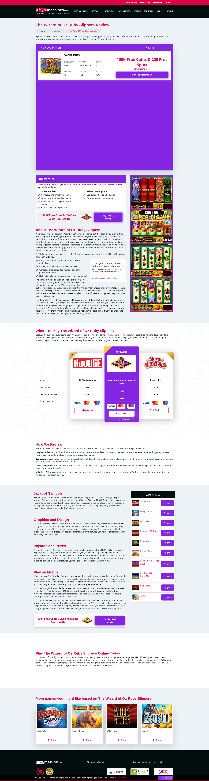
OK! (165, 777)
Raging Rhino (146, 551)
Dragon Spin (146, 511)
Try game (168, 503)
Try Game (52, 740)
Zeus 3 (143, 595)
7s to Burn (145, 501)
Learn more (120, 777)
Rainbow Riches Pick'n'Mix (147, 574)
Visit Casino (121, 414)
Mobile (137, 11)
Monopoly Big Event (149, 531)
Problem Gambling (141, 762)
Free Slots (145, 2)
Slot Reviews (108, 11)
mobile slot (58, 600)
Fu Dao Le (144, 521)
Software (95, 11)
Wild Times (145, 585)
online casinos (119, 335)
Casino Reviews (124, 11)
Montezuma (145, 541)
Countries (148, 11)
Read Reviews (122, 419)
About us (91, 762)
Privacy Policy (158, 762)
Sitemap (100, 762)
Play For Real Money (142, 74)
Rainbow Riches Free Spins (149, 562)
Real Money (131, 2)
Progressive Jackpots (163, 2)
